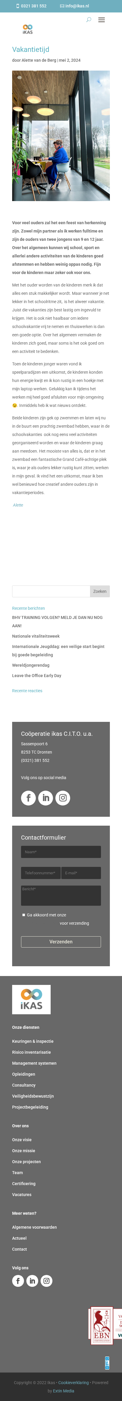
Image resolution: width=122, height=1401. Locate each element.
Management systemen (34, 1063)
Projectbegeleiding (30, 1107)
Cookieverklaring (73, 1382)
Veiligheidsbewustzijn (33, 1096)
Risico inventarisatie (31, 1052)
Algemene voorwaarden (34, 1227)
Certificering (24, 1183)
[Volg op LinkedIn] (45, 798)
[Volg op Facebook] (28, 798)
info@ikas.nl (77, 6)
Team (17, 1172)
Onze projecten (26, 1161)
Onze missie (23, 1150)
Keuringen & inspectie (33, 1041)
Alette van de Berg (39, 60)
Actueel (19, 1238)
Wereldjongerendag (30, 665)
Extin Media (63, 1391)
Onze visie (22, 1139)
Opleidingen (23, 1074)
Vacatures (21, 1194)
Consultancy (24, 1085)
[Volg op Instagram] (62, 798)
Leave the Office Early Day (36, 675)
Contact (19, 1249)
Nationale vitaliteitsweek (36, 636)
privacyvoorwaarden (40, 923)
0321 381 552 (33, 6)
